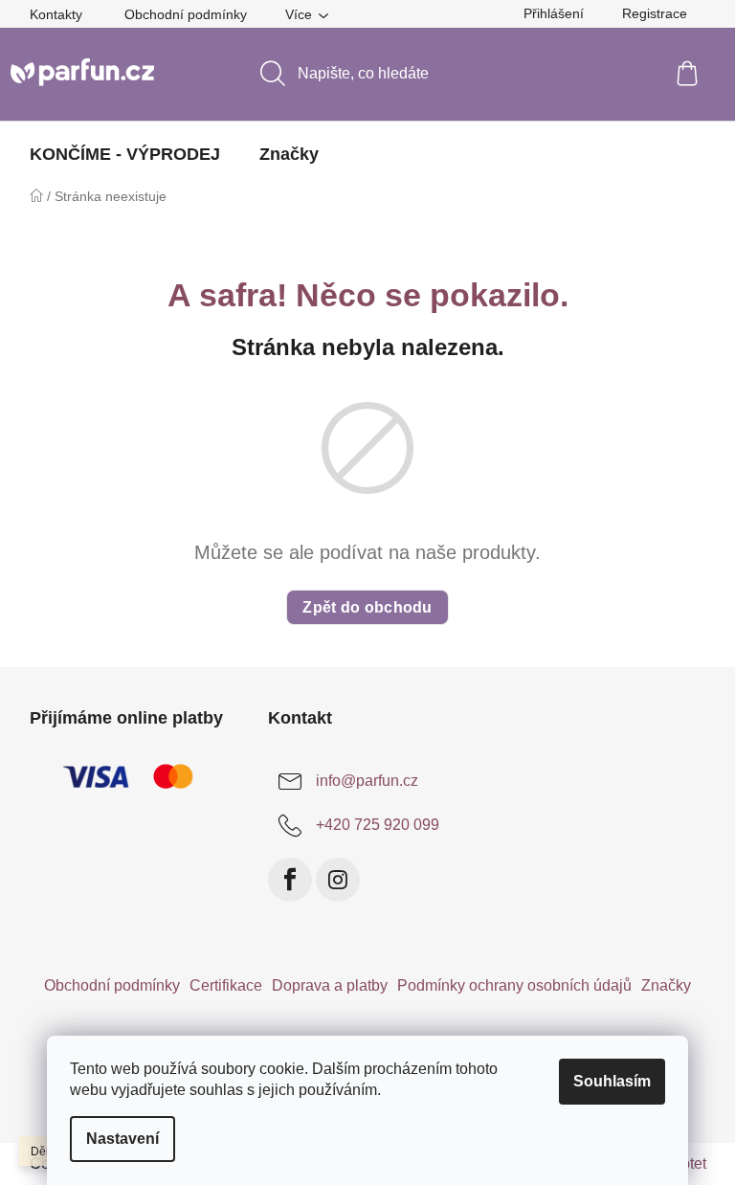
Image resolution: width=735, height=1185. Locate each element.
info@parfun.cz (367, 780)
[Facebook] (290, 880)
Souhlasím (612, 1081)
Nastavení (122, 1138)
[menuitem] (125, 154)
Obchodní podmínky (185, 14)
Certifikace (225, 985)
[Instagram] (338, 880)
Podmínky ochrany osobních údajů (514, 985)
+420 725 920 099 (377, 824)
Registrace (654, 13)
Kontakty (56, 14)
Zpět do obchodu (367, 607)
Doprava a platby (330, 985)
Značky (666, 985)
